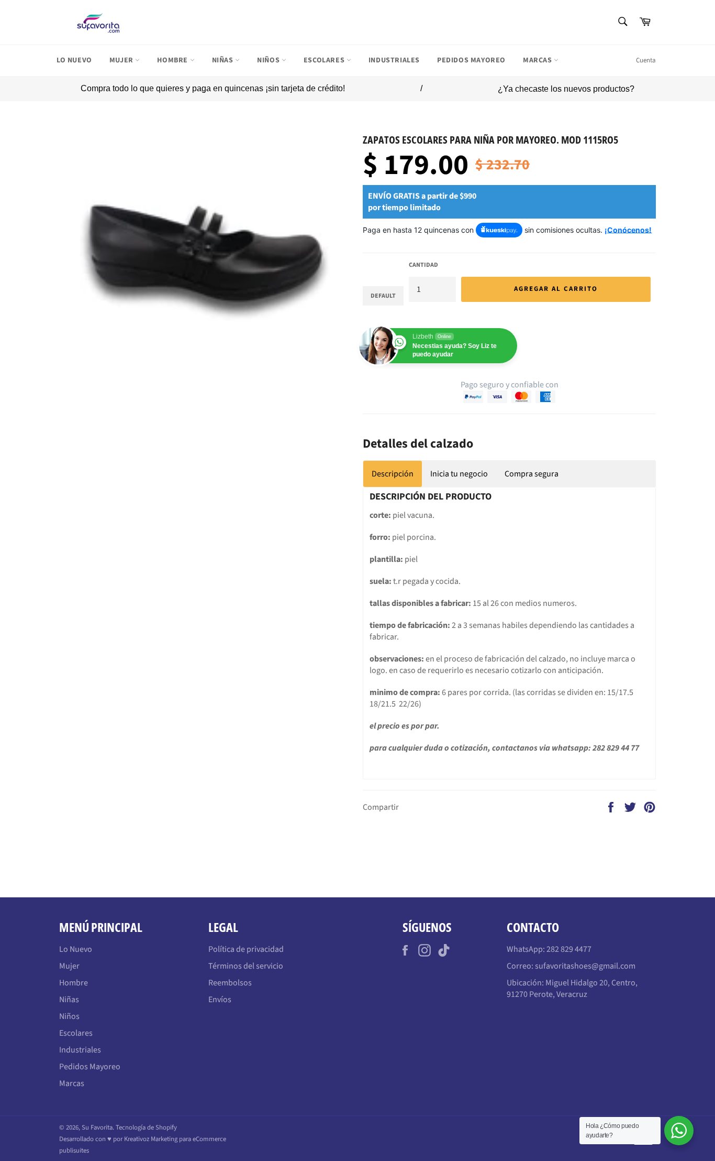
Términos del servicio (245, 966)
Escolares (325, 60)
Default (383, 295)
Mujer (122, 60)
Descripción (393, 474)
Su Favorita (97, 1127)
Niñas (224, 60)
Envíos (219, 999)
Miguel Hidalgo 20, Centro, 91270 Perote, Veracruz (572, 988)
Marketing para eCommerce (188, 1139)
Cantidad (423, 265)
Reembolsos (230, 983)
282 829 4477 (568, 949)
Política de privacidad (246, 949)
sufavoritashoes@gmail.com (585, 966)
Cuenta (646, 60)
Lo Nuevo (74, 60)
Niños (269, 60)
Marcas (538, 60)
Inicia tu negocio (459, 474)
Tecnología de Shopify (146, 1127)
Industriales (394, 60)
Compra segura (531, 474)
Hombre (173, 60)
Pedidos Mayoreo (471, 60)
